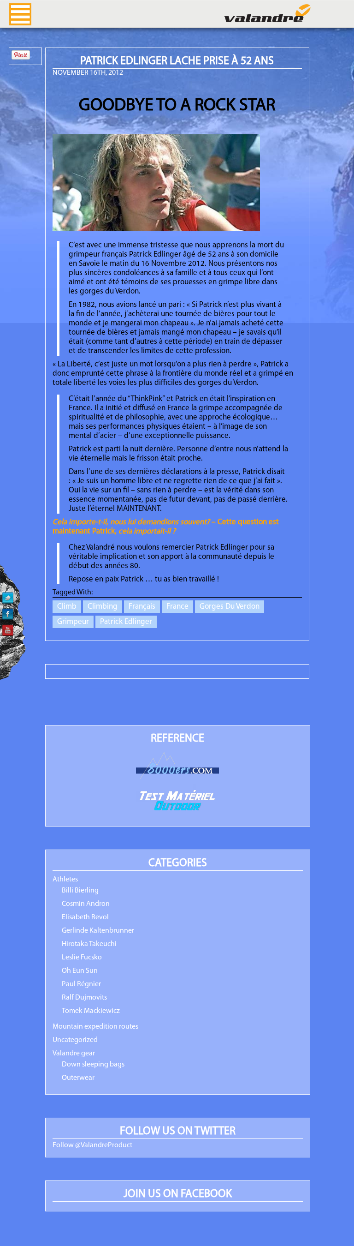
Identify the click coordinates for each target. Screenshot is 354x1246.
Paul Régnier (81, 984)
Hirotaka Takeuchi (89, 944)
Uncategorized (75, 1040)
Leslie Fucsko (82, 957)
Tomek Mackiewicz (91, 1011)
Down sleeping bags (93, 1064)
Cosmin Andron (86, 904)
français (142, 607)
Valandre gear (74, 1053)
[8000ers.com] (178, 766)
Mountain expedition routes (95, 1026)
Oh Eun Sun (80, 971)
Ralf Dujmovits (84, 997)
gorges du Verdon (230, 607)
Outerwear (78, 1078)
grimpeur (73, 622)
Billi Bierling (80, 890)
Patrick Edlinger (126, 622)
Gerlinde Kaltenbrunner (98, 930)
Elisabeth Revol (85, 917)
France (177, 607)
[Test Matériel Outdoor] (178, 801)
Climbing (103, 607)
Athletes (65, 879)
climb (67, 607)
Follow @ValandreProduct (92, 1145)
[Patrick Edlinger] (156, 229)
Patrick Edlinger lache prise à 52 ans (177, 61)
